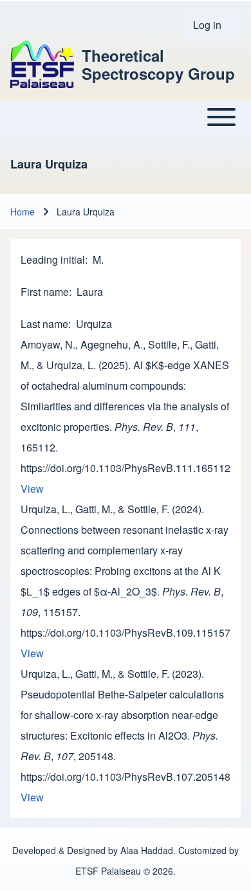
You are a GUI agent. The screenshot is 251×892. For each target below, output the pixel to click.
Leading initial (53, 259)
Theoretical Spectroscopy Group (158, 64)
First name (45, 291)
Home (22, 211)
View (32, 488)
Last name (44, 323)
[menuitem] (212, 25)
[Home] (42, 64)
